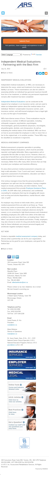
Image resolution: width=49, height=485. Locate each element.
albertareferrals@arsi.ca (20, 282)
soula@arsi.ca (12, 325)
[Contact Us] (21, 420)
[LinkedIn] (17, 256)
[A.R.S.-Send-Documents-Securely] (24, 438)
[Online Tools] (21, 382)
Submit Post (24, 41)
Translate (39, 55)
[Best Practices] (21, 407)
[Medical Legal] (21, 371)
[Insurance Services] (21, 350)
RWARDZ (45, 469)
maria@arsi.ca (12, 334)
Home (3, 13)
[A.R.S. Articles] (21, 395)
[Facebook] (9, 256)
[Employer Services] (21, 361)
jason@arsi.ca (12, 345)
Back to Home (7, 73)
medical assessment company (27, 236)
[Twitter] (13, 256)
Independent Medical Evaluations (13, 101)
